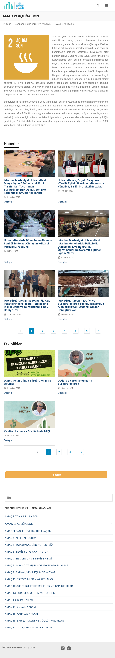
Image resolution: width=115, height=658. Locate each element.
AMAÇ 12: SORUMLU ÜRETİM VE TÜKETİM (30, 592)
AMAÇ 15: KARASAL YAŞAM (21, 613)
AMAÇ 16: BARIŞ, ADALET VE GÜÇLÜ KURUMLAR (34, 620)
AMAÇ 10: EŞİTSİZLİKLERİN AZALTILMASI (29, 579)
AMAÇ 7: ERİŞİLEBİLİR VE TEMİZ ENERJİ (28, 558)
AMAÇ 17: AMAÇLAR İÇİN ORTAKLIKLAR (28, 627)
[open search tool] (98, 5)
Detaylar (8, 201)
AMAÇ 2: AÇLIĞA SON (19, 523)
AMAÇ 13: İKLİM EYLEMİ (19, 599)
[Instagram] (63, 648)
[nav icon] (106, 6)
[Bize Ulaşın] (69, 648)
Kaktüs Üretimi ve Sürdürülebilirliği (27, 431)
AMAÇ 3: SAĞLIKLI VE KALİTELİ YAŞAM (28, 531)
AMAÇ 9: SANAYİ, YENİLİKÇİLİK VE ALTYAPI (30, 572)
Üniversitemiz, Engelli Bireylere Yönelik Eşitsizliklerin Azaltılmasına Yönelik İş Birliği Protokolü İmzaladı (81, 183)
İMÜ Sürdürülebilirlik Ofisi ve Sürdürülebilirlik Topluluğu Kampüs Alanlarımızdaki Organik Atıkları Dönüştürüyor (81, 305)
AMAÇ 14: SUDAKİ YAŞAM (20, 606)
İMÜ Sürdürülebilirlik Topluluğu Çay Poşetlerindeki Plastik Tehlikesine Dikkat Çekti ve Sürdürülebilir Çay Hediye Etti (27, 305)
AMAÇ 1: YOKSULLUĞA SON (21, 516)
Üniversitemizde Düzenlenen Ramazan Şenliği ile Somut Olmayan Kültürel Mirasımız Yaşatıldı (29, 243)
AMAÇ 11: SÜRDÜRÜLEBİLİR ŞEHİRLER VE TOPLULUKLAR (39, 586)
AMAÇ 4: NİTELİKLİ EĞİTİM (20, 537)
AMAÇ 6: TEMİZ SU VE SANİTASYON (26, 551)
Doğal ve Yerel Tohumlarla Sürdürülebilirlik (75, 382)
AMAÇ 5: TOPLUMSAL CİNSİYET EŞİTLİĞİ (29, 544)
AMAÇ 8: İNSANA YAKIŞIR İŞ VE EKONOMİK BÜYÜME (36, 565)
